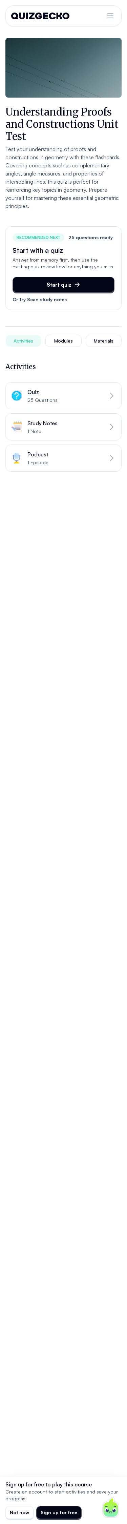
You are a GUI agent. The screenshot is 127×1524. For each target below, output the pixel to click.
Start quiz (59, 284)
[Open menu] (110, 16)
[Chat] (111, 1508)
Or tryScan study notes (40, 299)
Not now (19, 1512)
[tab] (23, 341)
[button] (63, 395)
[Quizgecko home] (40, 16)
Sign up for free (59, 1512)
